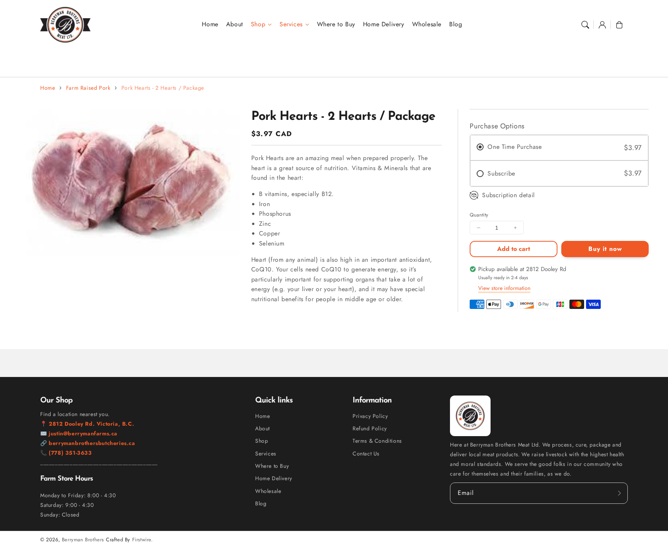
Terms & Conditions (377, 441)
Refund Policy (370, 428)
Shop (258, 24)
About (262, 428)
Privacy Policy (370, 416)
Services (291, 24)
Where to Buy (272, 466)
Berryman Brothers (83, 539)
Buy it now (605, 248)
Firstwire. (142, 539)
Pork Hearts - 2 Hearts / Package (162, 88)
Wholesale (268, 491)
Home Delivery (273, 478)
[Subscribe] (619, 493)
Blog (260, 503)
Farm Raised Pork (88, 88)
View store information (504, 288)
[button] (585, 24)
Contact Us (366, 453)
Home (47, 88)
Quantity (479, 214)
